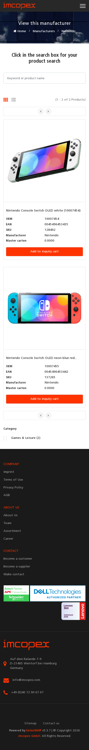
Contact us (51, 723)
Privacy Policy (13, 487)
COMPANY (11, 464)
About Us (10, 515)
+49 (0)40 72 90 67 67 (27, 692)
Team (7, 523)
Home (21, 31)
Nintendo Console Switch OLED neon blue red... (41, 358)
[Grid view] (5, 100)
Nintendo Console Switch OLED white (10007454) (43, 210)
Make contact (13, 574)
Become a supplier (16, 566)
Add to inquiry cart (44, 251)
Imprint (8, 472)
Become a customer (17, 559)
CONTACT (10, 551)
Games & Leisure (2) (25, 438)
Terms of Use (13, 480)
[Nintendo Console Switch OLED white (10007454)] (44, 161)
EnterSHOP (33, 730)
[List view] (13, 100)
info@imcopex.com (26, 680)
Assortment (12, 531)
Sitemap (30, 723)
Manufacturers (44, 31)
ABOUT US (11, 507)
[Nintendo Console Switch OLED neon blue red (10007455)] (44, 308)
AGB (6, 495)
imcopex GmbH (29, 736)
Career (8, 539)
